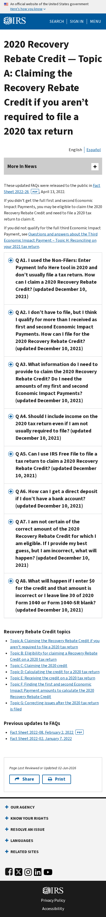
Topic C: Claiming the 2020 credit (38, 665)
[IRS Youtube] (47, 871)
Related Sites (25, 851)
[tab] (53, 278)
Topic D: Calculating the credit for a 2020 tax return (55, 671)
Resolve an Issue (28, 829)
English (75, 149)
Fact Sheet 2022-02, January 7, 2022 (41, 738)
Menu (95, 21)
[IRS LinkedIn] (38, 871)
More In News (22, 166)
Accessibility (53, 908)
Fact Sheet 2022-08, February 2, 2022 (46, 732)
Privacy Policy (53, 900)
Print (60, 779)
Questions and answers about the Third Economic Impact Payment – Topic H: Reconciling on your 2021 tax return (51, 240)
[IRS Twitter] (18, 871)
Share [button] (28, 779)
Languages (22, 840)
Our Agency (22, 807)
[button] (77, 21)
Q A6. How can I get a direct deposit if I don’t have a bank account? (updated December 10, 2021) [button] (56, 498)
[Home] (15, 20)
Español (93, 149)
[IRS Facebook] (9, 871)
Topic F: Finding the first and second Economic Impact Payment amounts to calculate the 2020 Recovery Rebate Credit (52, 690)
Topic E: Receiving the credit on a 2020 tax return (52, 678)
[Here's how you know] (53, 6)
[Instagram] (28, 871)
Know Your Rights (29, 818)
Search (57, 21)
